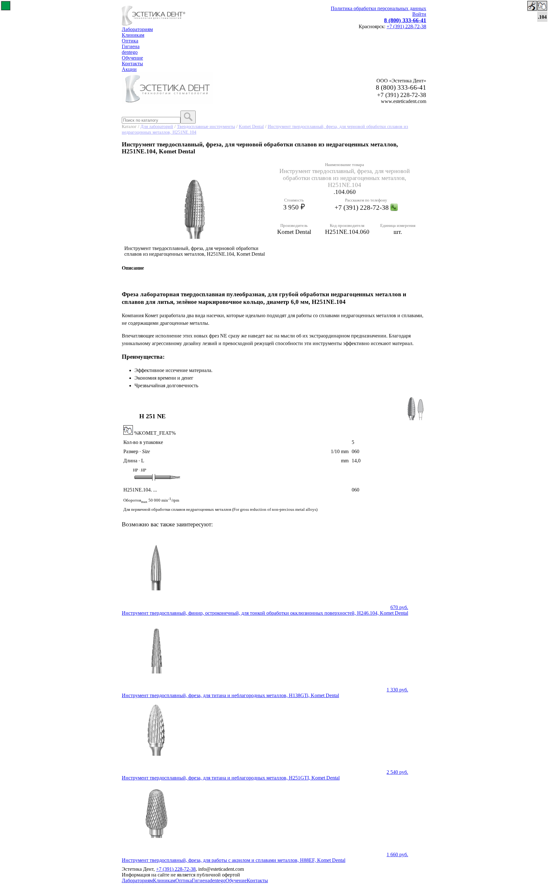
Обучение (132, 58)
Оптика (130, 40)
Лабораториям (137, 29)
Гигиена (131, 46)
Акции (129, 69)
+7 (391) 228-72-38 (406, 26)
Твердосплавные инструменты (206, 126)
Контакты (132, 63)
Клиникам (133, 35)
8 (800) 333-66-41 (405, 20)
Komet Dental (251, 126)
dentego (130, 52)
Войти (419, 14)
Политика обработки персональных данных (378, 8)
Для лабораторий (156, 126)
